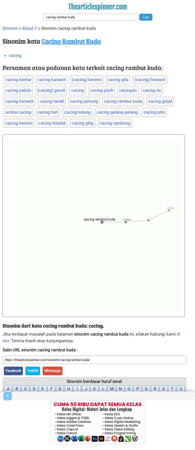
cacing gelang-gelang (117, 112)
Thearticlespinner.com (97, 7)
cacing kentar (18, 79)
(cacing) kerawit (149, 79)
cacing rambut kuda (123, 101)
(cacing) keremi (87, 79)
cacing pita (154, 112)
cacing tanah (52, 101)
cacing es (152, 90)
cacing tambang (115, 123)
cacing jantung (84, 101)
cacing (15, 55)
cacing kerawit (20, 101)
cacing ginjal (160, 101)
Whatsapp (52, 371)
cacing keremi (19, 123)
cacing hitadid (52, 123)
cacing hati (47, 112)
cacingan (128, 90)
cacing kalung (77, 112)
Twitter (32, 371)
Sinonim (10, 28)
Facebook (13, 371)
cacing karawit (52, 79)
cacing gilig (82, 123)
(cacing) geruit (51, 90)
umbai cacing (18, 112)
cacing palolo (18, 90)
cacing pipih (101, 90)
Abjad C (29, 28)
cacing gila (118, 79)
